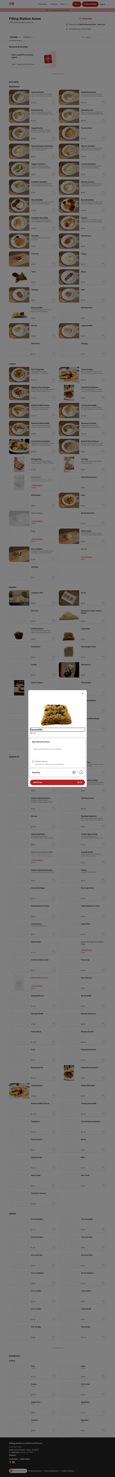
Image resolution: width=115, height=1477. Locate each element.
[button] (57, 708)
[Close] (82, 693)
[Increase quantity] (81, 772)
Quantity (36, 772)
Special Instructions (41, 742)
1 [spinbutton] (77, 772)
